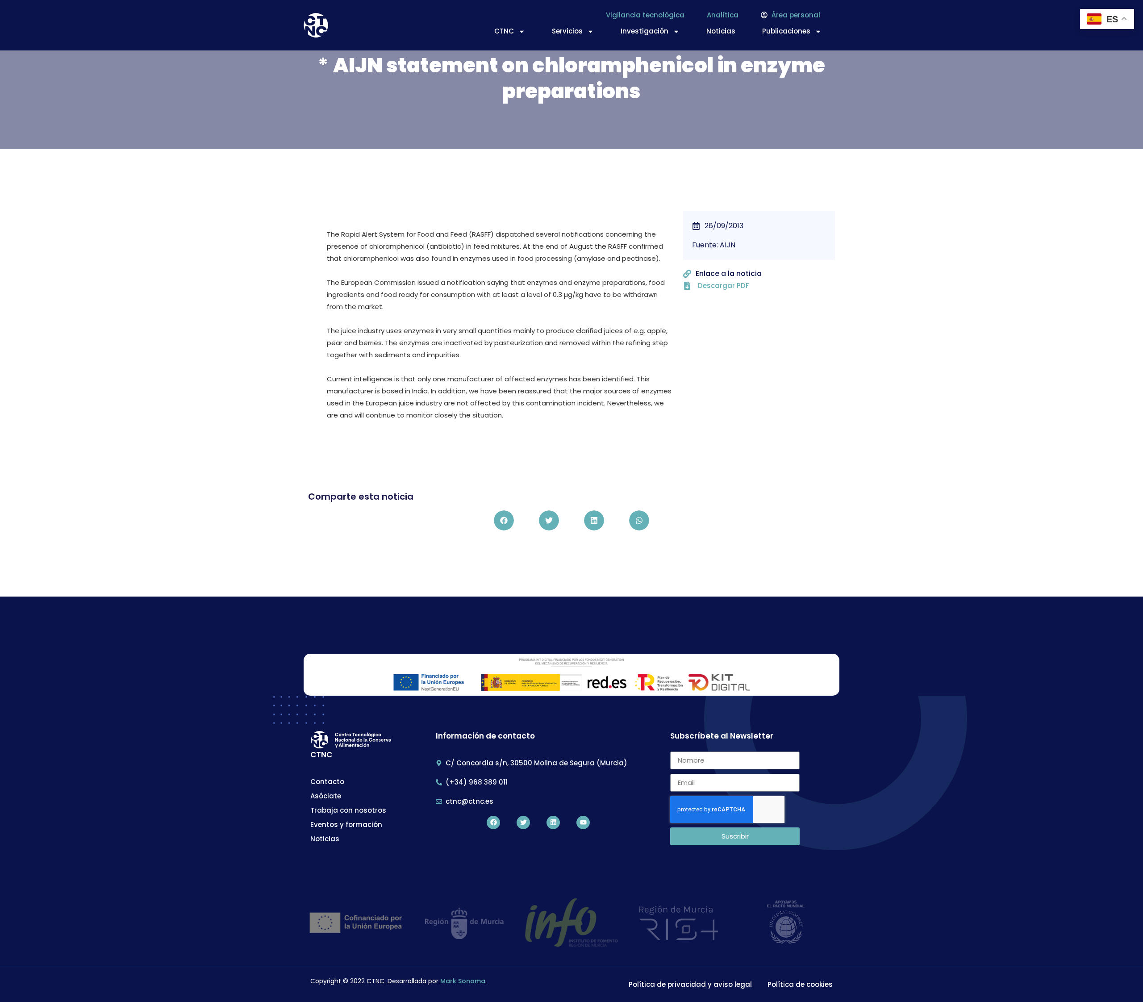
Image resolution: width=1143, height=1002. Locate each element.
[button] (504, 520)
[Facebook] (493, 822)
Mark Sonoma (462, 981)
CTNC (504, 31)
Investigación (644, 31)
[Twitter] (523, 822)
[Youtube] (583, 822)
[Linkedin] (553, 822)
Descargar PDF (723, 285)
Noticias (720, 31)
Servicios (567, 31)
